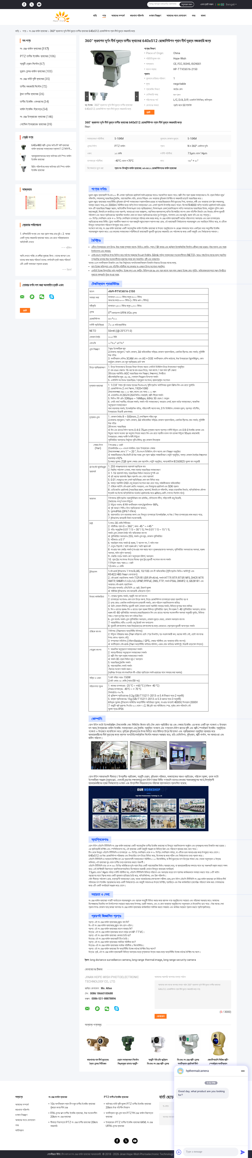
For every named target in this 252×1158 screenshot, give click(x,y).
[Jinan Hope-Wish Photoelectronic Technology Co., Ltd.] (61, 16)
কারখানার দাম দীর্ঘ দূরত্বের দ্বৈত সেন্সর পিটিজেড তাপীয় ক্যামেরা (98, 1061)
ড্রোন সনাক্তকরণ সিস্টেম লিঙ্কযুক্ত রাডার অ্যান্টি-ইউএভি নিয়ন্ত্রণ (128, 1061)
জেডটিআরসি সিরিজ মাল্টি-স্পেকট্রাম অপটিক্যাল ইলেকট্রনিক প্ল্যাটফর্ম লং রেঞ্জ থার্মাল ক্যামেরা (218, 1061)
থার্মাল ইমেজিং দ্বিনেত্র (31, 109)
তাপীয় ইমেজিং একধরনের (31, 101)
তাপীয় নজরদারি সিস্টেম (30, 86)
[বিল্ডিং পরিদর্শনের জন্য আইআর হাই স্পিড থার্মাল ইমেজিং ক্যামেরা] (24, 168)
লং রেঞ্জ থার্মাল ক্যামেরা (38, 31)
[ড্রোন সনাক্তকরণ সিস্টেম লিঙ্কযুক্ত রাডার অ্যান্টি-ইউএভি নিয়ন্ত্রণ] (128, 1043)
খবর (193, 15)
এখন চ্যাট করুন (206, 4)
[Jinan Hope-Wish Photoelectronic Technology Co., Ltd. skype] (54, 296)
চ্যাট (148, 112)
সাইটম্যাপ (19, 1130)
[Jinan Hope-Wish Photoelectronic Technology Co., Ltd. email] (24, 296)
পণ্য (104, 15)
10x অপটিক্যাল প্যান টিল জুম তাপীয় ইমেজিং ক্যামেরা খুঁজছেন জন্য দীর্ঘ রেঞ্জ (72, 1105)
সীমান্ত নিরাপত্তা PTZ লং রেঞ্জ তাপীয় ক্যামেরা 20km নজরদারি (74, 1124)
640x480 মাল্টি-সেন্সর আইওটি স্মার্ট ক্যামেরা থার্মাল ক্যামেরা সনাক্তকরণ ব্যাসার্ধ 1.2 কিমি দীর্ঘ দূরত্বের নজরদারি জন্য (51, 149)
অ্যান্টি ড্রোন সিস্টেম (29, 64)
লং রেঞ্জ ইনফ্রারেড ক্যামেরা (32, 116)
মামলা (203, 15)
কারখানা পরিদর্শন (137, 15)
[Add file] (179, 1152)
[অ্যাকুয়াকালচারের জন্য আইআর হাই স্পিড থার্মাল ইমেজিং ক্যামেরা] (24, 157)
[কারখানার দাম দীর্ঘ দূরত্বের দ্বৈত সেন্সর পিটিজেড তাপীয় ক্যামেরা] (98, 1043)
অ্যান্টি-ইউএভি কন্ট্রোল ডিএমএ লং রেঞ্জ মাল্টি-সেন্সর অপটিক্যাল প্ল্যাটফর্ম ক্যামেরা (158, 1061)
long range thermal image (147, 959)
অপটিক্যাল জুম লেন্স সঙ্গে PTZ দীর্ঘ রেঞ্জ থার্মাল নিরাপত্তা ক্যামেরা (129, 1115)
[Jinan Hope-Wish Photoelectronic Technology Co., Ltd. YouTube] (39, 4)
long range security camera (179, 959)
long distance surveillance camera (110, 959)
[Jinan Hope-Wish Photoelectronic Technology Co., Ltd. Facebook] (24, 4)
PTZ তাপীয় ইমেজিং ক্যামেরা (34, 56)
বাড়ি (95, 15)
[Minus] (243, 1071)
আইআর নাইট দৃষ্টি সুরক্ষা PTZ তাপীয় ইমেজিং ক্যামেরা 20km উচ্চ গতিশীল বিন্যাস (128, 1105)
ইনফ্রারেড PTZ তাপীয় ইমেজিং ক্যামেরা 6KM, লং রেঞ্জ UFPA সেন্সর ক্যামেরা (129, 1124)
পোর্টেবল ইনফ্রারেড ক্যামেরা (33, 124)
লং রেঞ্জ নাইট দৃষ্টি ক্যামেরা (32, 79)
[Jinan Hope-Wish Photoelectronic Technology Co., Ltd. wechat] (44, 296)
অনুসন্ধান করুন (186, 4)
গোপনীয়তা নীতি (53, 1154)
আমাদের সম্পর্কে (118, 15)
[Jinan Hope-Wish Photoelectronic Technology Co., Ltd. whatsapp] (34, 296)
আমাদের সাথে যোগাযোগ (176, 15)
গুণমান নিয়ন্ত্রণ (155, 15)
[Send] (243, 1152)
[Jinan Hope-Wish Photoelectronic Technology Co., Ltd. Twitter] (31, 4)
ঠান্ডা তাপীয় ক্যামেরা (29, 94)
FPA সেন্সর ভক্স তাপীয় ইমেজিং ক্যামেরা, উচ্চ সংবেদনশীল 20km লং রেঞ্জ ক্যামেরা (73, 1115)
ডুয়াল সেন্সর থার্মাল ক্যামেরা (32, 71)
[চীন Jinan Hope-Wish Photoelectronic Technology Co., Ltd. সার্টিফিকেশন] (30, 202)
